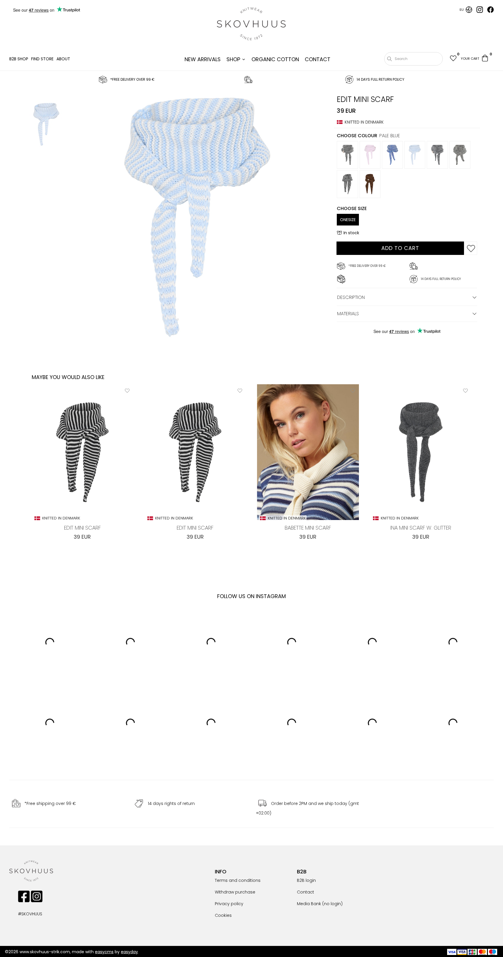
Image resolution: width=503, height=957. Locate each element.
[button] (453, 59)
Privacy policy (229, 904)
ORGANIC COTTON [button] (275, 59)
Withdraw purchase (235, 892)
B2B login (306, 880)
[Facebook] (490, 11)
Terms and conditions (238, 880)
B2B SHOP (18, 59)
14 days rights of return (171, 804)
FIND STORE (42, 59)
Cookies (223, 915)
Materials (348, 313)
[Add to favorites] (471, 248)
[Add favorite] (127, 390)
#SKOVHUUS (24, 914)
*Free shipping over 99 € (50, 804)
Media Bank (309, 904)
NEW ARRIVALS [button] (203, 59)
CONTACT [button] (317, 59)
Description (351, 297)
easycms (104, 952)
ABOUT (63, 59)
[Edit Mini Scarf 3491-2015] (46, 125)
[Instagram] (480, 11)
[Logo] (251, 23)
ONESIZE (348, 220)
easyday (129, 952)
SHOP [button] (233, 59)
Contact (305, 892)
